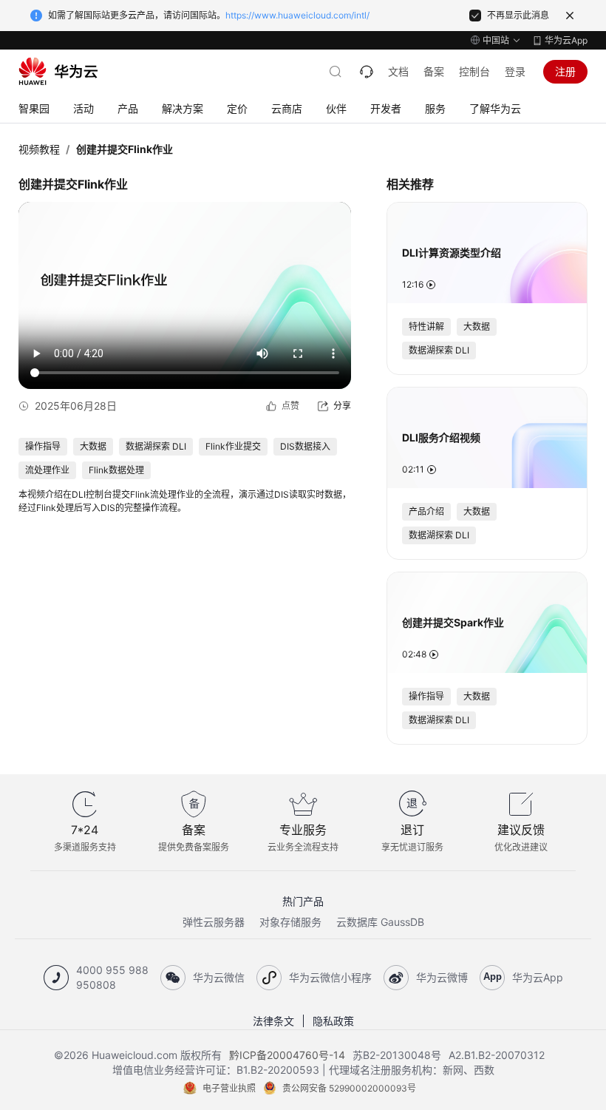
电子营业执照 (229, 1088)
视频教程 (39, 149)
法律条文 (273, 1021)
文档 (398, 71)
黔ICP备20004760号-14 (287, 1055)
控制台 (474, 71)
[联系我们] (366, 71)
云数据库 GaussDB (380, 922)
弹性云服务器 (214, 922)
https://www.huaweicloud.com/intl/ (297, 15)
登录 (515, 71)
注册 (565, 71)
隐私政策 (333, 1021)
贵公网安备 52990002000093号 (349, 1088)
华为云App (566, 40)
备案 (433, 71)
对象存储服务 (290, 922)
